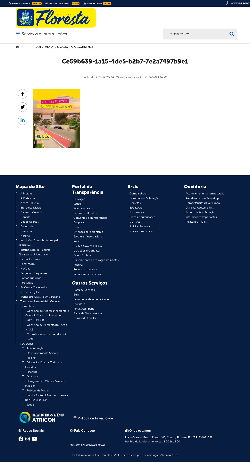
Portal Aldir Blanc (83, 308)
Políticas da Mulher (38, 390)
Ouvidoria (79, 304)
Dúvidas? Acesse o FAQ (200, 207)
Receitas (78, 264)
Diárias (77, 227)
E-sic (76, 294)
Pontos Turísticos (31, 278)
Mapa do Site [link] (98, 3)
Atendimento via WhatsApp (202, 198)
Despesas (79, 222)
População (27, 282)
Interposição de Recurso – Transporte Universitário (36, 252)
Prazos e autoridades (142, 217)
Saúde (30, 404)
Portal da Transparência (87, 313)
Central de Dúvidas (84, 213)
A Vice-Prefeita (30, 202)
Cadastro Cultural (31, 212)
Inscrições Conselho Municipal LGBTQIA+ (38, 243)
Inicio (76, 241)
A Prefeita (26, 193)
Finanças (32, 371)
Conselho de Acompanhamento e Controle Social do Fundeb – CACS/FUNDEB (47, 315)
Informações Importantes (201, 217)
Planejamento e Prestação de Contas (96, 260)
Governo (32, 376)
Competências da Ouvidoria (203, 202)
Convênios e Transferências (90, 217)
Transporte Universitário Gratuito (40, 301)
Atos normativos (83, 208)
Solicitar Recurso (139, 226)
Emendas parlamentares (88, 231)
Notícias (25, 268)
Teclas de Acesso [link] (63, 3)
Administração (35, 348)
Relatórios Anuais (196, 221)
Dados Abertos (30, 221)
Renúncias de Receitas (87, 274)
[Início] (17, 47)
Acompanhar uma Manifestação (205, 193)
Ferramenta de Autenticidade (91, 299)
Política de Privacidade (95, 418)
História (25, 235)
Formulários (136, 212)
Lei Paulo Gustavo (31, 259)
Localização (28, 263)
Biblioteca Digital (31, 207)
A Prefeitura (28, 198)
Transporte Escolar (84, 318)
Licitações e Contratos (87, 250)
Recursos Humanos (85, 269)
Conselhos (27, 306)
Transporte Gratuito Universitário (40, 296)
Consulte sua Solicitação (144, 198)
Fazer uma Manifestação (200, 212)
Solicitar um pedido (141, 231)
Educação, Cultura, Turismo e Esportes (43, 365)
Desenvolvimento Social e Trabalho (42, 355)
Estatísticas (135, 207)
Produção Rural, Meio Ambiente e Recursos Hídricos (46, 397)
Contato (25, 217)
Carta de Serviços (84, 289)
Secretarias (26, 343)
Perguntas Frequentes (34, 273)
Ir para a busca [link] (26, 3)
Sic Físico (134, 221)
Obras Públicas (82, 255)
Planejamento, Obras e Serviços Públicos (45, 383)
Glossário (26, 231)
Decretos (135, 202)
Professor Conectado (34, 287)
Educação (79, 199)
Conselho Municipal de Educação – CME (46, 336)
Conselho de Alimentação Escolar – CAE (46, 327)
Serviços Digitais (30, 292)
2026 (113, 455)
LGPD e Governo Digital (87, 245)
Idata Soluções (152, 455)
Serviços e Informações (44, 33)
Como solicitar (138, 193)
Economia (27, 226)
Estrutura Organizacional (88, 236)
